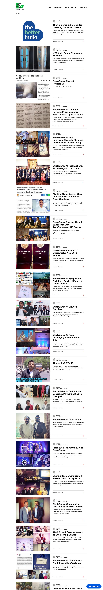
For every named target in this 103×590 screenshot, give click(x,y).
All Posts (18, 13)
